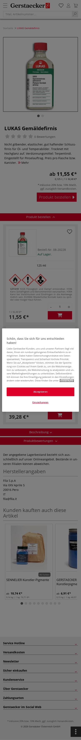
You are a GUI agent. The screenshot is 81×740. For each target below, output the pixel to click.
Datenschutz (67, 380)
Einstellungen (40, 402)
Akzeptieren (40, 391)
